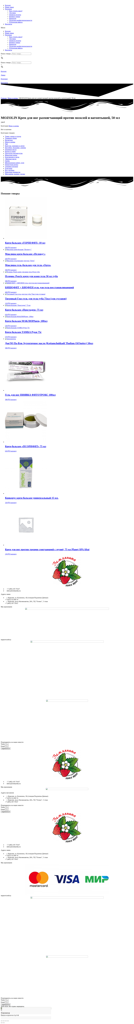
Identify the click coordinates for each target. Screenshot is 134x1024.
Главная (3, 98)
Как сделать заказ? (15, 11)
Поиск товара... (6, 54)
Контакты (8, 24)
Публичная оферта (16, 22)
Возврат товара (14, 16)
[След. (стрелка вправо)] (4, 1022)
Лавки (3, 75)
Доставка (12, 13)
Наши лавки (9, 7)
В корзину (13, 247)
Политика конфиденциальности (20, 20)
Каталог (8, 5)
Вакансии (12, 18)
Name (3, 744)
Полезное (8, 9)
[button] (67, 28)
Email (3, 746)
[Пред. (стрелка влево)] (2, 1022)
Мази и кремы (13, 98)
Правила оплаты (15, 15)
